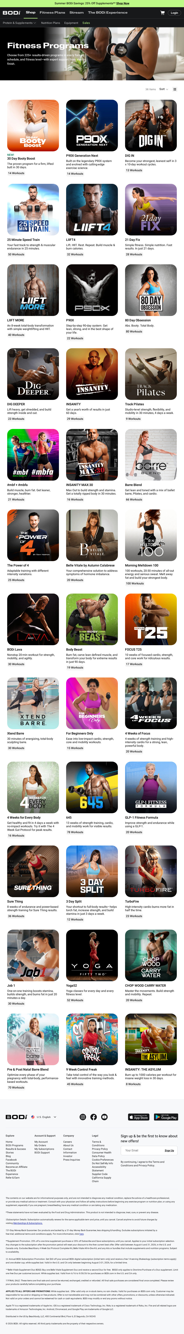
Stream (77, 13)
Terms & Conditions (98, 1143)
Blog (8, 1156)
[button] (164, 89)
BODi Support (42, 1152)
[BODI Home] (12, 13)
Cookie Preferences (103, 1160)
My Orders (40, 1145)
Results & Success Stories (16, 1150)
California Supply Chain (101, 1179)
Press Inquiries (71, 1160)
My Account (41, 1142)
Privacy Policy (100, 1149)
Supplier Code (99, 1174)
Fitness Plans (52, 13)
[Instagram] (83, 1117)
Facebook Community (12, 1161)
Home (9, 1142)
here (81, 1234)
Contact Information (70, 1150)
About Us (68, 1145)
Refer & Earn (13, 1178)
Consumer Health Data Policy (101, 1154)
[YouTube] (104, 1117)
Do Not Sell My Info (102, 1163)
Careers (67, 1142)
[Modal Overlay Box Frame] (150, 1153)
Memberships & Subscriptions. (28, 1223)
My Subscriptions (44, 1149)
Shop (30, 12)
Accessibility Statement (99, 1168)
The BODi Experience (108, 13)
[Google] (166, 1117)
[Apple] (139, 1117)
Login (174, 13)
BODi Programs (14, 1145)
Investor (67, 1156)
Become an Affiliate (16, 1167)
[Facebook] (93, 1117)
